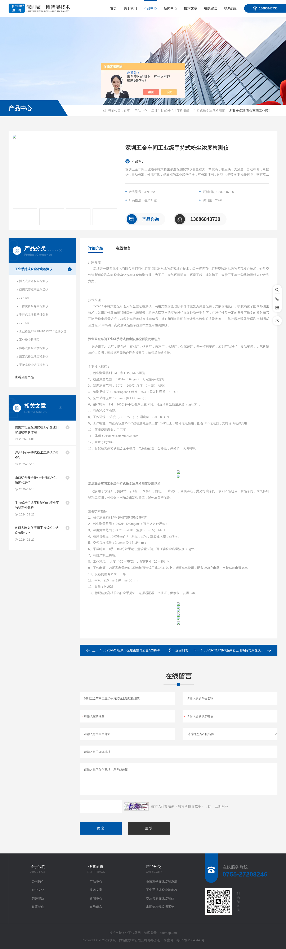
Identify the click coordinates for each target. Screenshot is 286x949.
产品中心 (150, 8)
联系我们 (230, 8)
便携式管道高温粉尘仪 (33, 289)
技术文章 (190, 8)
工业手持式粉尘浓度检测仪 (170, 110)
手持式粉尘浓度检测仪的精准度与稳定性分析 (37, 505)
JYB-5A (24, 297)
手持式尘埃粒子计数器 (33, 314)
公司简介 (38, 881)
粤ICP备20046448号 (190, 940)
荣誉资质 (38, 898)
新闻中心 (170, 8)
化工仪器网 (133, 933)
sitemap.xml (168, 933)
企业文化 (38, 890)
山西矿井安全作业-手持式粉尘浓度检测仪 (36, 480)
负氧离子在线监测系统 (161, 881)
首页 (113, 8)
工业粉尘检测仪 (29, 339)
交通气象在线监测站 (160, 898)
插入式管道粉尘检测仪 (33, 281)
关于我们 (130, 8)
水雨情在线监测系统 (160, 907)
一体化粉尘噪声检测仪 (33, 306)
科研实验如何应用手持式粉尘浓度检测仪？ (37, 530)
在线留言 (210, 8)
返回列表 (181, 650)
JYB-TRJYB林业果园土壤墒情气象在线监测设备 (239, 650)
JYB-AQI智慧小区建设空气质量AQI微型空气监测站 (140, 650)
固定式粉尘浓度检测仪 (33, 356)
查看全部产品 (24, 377)
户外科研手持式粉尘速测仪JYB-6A (36, 455)
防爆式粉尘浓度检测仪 (33, 348)
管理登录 (150, 933)
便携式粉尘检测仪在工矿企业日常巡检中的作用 (37, 429)
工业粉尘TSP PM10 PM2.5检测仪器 (42, 331)
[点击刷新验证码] (136, 806)
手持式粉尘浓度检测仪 (209, 110)
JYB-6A (24, 323)
